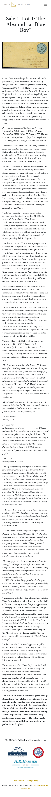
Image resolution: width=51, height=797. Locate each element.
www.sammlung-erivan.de (35, 787)
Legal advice (18, 780)
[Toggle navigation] (45, 4)
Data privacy (32, 780)
